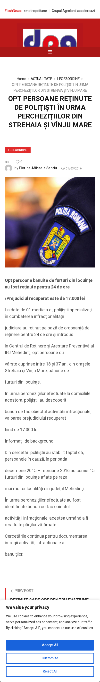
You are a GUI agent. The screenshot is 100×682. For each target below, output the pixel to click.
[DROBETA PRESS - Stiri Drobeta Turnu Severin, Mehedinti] (50, 44)
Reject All (50, 671)
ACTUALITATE (41, 78)
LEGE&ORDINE (68, 78)
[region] (50, 641)
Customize (50, 658)
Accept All (50, 645)
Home (21, 78)
